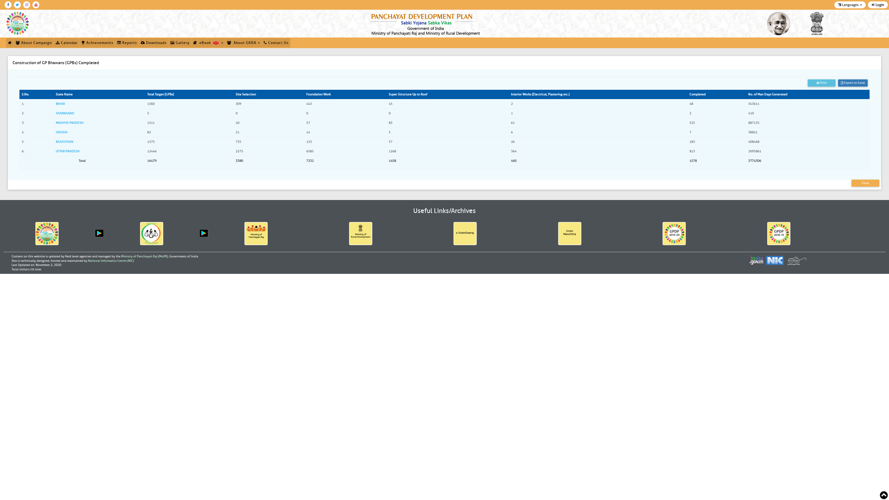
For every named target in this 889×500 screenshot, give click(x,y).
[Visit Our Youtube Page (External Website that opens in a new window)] (35, 4)
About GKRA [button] (244, 43)
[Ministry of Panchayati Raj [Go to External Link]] (256, 233)
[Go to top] (884, 495)
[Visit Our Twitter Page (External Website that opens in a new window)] (17, 4)
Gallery (182, 43)
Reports (129, 43)
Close (865, 183)
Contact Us (277, 43)
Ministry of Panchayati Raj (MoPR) (144, 256)
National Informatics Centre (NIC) (111, 261)
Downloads (155, 43)
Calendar (69, 43)
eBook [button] (204, 43)
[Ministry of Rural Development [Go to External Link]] (361, 233)
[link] (426, 24)
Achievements (99, 43)
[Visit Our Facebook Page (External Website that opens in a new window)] (8, 4)
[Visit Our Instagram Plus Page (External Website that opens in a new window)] (26, 4)
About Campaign (36, 43)
